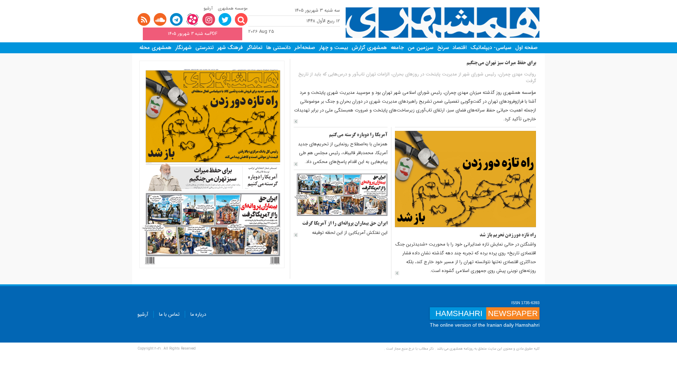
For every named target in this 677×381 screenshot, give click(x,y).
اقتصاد (459, 47)
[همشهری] (442, 22)
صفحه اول (526, 47)
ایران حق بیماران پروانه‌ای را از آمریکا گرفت (345, 223)
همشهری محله (155, 47)
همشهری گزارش (369, 47)
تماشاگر (254, 47)
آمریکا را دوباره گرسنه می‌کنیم (358, 135)
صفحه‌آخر (304, 47)
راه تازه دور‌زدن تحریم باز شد (508, 235)
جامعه (397, 47)
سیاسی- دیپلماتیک (490, 47)
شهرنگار (183, 47)
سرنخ (443, 47)
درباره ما (198, 314)
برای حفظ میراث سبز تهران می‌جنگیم (501, 63)
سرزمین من (420, 47)
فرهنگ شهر (230, 47)
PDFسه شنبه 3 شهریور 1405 (192, 33)
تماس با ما (169, 314)
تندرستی (204, 47)
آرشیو (208, 8)
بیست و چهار (333, 47)
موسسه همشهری (233, 8)
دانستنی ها (278, 47)
